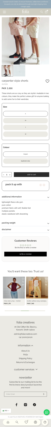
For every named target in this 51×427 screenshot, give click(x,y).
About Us (25, 351)
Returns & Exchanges (25, 362)
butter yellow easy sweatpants (37, 301)
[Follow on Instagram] (25, 404)
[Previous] (40, 185)
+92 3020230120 (25, 337)
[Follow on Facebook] (16, 404)
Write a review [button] (25, 254)
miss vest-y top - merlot (12, 301)
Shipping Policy (25, 358)
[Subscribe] (42, 394)
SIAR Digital (39, 417)
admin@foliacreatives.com (25, 334)
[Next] (44, 185)
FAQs (25, 355)
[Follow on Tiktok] (34, 404)
